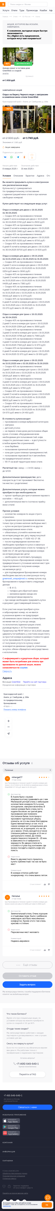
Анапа (37, 17)
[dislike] (48, 884)
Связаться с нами (27, 1107)
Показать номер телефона (15, 709)
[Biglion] (5, 4)
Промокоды (32, 10)
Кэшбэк (43, 10)
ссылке (24, 667)
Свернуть (7, 671)
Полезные (9, 770)
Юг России (26, 17)
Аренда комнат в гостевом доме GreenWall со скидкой (16, 69)
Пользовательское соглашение (14, 1176)
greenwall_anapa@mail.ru (15, 578)
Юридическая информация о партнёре (19, 685)
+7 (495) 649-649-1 (27, 1063)
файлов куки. (7, 1206)
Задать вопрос (27, 984)
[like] (44, 884)
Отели (14, 10)
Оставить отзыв (27, 976)
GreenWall (16, 682)
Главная (5, 17)
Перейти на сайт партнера (34, 682)
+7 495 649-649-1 (13, 1095)
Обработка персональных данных (15, 1173)
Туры (21, 10)
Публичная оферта (9, 1179)
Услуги (6, 10)
